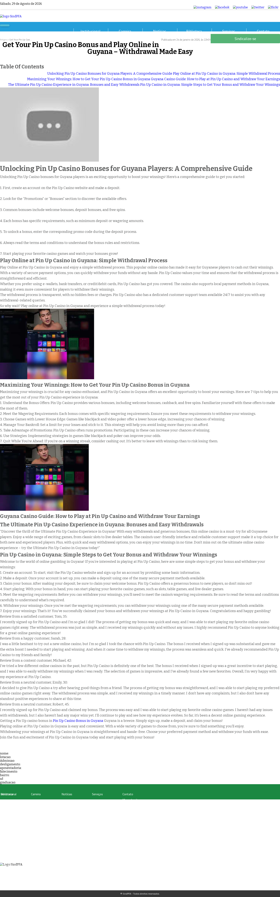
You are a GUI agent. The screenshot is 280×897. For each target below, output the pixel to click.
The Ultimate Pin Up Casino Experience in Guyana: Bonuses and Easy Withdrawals (73, 85)
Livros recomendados (11, 810)
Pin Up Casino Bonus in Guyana (78, 721)
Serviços (228, 31)
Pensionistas (37, 819)
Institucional (90, 31)
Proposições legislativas (43, 824)
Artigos (3, 39)
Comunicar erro (132, 817)
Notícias (159, 31)
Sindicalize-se (131, 811)
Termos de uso (132, 805)
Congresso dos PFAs (41, 810)
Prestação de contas (11, 865)
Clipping (66, 801)
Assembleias (7, 856)
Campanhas (67, 805)
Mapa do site (130, 800)
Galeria (4, 805)
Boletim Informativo (72, 810)
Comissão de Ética (10, 846)
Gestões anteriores (10, 833)
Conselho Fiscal (8, 842)
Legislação (36, 801)
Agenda (4, 851)
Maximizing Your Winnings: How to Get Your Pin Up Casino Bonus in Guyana (88, 79)
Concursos (36, 805)
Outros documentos (11, 814)
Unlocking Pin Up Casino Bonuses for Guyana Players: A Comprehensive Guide (109, 73)
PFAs (33, 814)
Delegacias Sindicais (11, 837)
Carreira (125, 31)
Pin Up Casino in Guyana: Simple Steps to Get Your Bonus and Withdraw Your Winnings (210, 85)
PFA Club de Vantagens (103, 801)
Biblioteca (194, 31)
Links (3, 819)
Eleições (5, 860)
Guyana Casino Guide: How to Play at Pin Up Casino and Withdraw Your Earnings (215, 79)
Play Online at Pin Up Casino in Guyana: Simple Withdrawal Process (226, 73)
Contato (263, 31)
